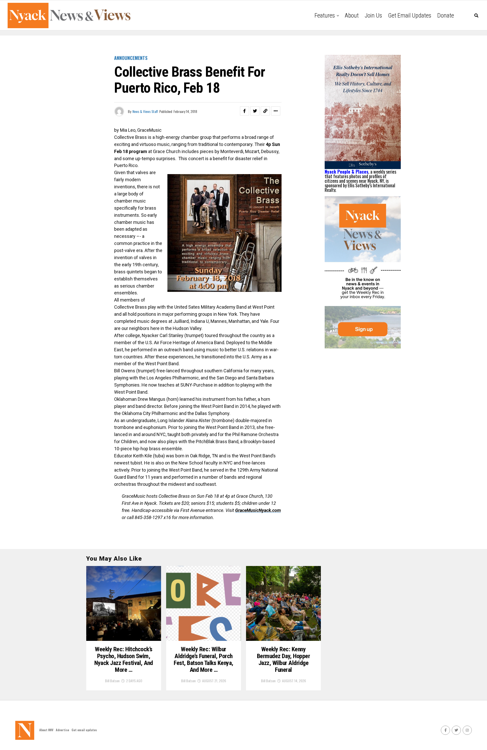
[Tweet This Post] (254, 110)
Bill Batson (112, 680)
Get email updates (409, 15)
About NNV (46, 730)
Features (325, 15)
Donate (445, 15)
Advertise (62, 730)
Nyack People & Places (346, 171)
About (352, 15)
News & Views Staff (145, 111)
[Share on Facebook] (244, 110)
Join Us (373, 15)
